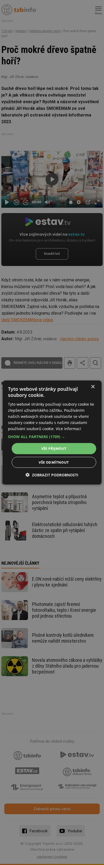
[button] (52, 436)
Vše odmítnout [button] (54, 462)
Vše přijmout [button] (54, 448)
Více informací (68, 428)
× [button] (93, 387)
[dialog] (52, 433)
